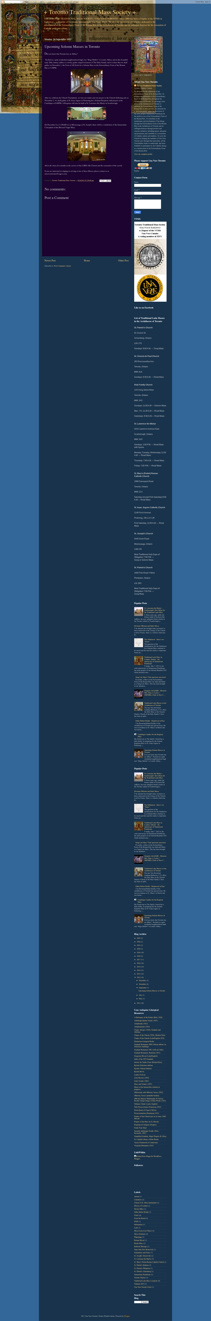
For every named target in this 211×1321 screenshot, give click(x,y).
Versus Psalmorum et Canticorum (146, 1142)
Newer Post (50, 260)
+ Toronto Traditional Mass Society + (90, 12)
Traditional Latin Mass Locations (146, 1281)
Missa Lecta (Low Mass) (143, 1231)
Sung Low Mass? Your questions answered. (151, 677)
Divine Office (138, 1209)
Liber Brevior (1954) (141, 1078)
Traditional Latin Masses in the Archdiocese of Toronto (155, 704)
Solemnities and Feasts (142, 1252)
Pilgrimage (138, 1237)
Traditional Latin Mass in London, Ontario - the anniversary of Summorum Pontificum (153, 660)
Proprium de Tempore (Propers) (145, 1125)
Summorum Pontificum (142, 1274)
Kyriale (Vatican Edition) (143, 1068)
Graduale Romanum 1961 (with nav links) (149, 1049)
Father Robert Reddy (141, 1212)
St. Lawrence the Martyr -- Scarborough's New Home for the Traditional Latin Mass (154, 610)
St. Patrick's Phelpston (142, 1268)
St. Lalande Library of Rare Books (146, 1139)
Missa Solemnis (139, 1234)
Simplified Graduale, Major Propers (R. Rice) (150, 1136)
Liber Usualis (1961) (141, 1081)
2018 (139, 956)
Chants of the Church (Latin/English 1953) (149, 1038)
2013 (139, 974)
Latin (136, 1227)
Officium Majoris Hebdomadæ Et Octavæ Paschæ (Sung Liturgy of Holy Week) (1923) (150, 1099)
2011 (139, 1003)
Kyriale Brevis (139, 1071)
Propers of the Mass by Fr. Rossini (146, 1121)
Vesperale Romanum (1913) (144, 1145)
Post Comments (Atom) (62, 266)
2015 (139, 966)
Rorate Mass (138, 1243)
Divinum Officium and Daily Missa (146, 626)
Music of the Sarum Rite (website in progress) (147, 1088)
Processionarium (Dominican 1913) (146, 1113)
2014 (139, 970)
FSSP (136, 1221)
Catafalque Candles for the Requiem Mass (150, 735)
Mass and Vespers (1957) (143, 1084)
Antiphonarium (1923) (142, 1026)
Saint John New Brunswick (143, 1249)
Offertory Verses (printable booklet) (146, 1095)
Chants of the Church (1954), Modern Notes (149, 1035)
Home (87, 260)
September (143, 987)
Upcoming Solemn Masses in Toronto (154, 751)
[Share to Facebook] (107, 181)
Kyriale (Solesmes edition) (143, 1065)
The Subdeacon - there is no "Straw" (154, 640)
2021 (139, 945)
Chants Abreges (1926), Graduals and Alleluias (147, 1031)
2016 (139, 963)
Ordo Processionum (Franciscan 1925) (147, 1107)
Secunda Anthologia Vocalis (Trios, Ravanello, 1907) (146, 1132)
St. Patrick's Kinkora (141, 1265)
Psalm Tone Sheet (140, 1128)
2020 (139, 949)
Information (138, 1224)
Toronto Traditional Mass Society (149, 85)
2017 (139, 959)
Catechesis (138, 1199)
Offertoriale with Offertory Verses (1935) (148, 1092)
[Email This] (100, 181)
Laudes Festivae (139, 1074)
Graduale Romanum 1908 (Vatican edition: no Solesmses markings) (150, 1045)
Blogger (127, 1316)
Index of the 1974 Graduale (143, 1059)
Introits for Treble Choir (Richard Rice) (148, 1062)
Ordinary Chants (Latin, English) (146, 1104)
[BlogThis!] (103, 181)
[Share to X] (105, 181)
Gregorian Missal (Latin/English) (146, 1056)
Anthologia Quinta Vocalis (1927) (146, 1020)
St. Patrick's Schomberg (142, 1271)
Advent (136, 1196)
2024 (139, 941)
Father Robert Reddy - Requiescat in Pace (150, 721)
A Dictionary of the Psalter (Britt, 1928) (148, 1017)
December (142, 980)
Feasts (136, 1215)
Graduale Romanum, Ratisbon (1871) (147, 1053)
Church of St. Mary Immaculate (145, 1202)
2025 (139, 938)
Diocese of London (141, 1206)
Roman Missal (139, 1240)
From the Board (139, 1218)
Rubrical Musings (140, 1246)
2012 (139, 977)
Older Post (123, 260)
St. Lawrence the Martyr (142, 1259)
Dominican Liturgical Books (144, 1041)
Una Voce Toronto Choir (142, 1287)
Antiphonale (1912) (141, 1023)
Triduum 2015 (139, 1284)
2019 (139, 952)
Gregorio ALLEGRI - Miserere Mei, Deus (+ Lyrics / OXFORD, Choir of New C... (155, 692)
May (141, 998)
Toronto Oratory (140, 1277)
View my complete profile (143, 154)
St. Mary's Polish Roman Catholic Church (149, 1262)
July (140, 995)
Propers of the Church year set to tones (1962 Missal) (150, 1117)
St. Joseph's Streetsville (142, 1256)
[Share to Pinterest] (110, 181)
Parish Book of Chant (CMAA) (145, 1110)
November (142, 984)
